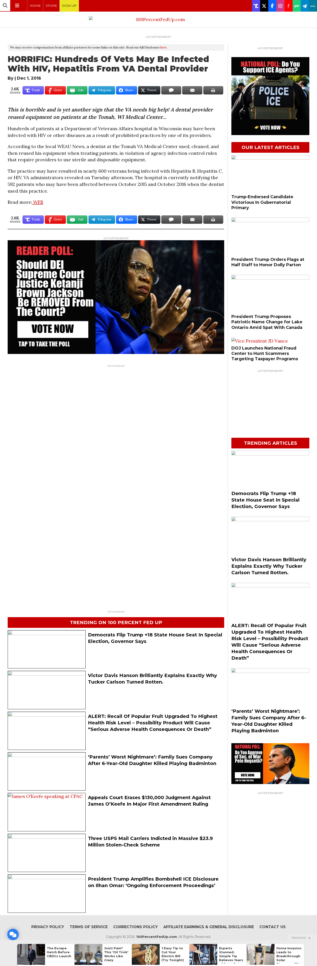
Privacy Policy (47, 927)
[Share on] (171, 90)
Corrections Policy (135, 927)
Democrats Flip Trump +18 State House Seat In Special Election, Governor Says (265, 500)
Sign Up (69, 5)
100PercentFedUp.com (156, 937)
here (163, 47)
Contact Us (272, 927)
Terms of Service (89, 927)
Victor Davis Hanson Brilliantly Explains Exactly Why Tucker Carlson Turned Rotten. (268, 566)
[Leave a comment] (13, 934)
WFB (37, 202)
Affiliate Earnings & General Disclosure (208, 927)
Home (35, 5)
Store (51, 5)
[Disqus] (116, 428)
